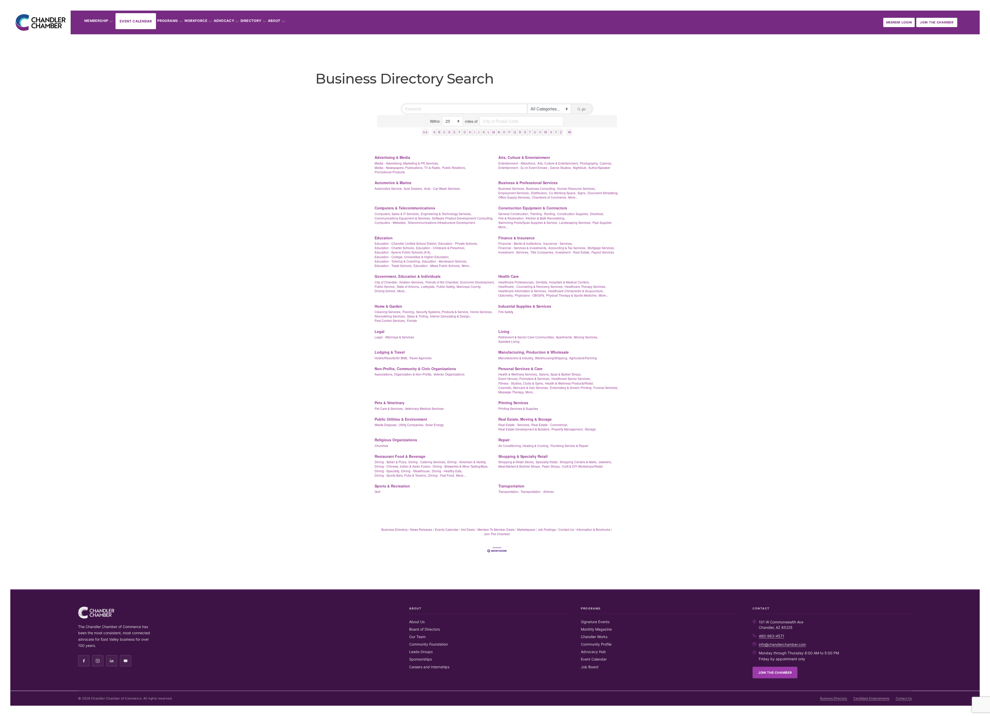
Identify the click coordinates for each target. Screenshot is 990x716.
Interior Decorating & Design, (450, 316)
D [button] (449, 132)
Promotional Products (390, 172)
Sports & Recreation (392, 486)
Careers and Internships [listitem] (429, 667)
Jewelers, (605, 462)
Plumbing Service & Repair (569, 445)
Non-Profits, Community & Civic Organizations (415, 368)
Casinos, (606, 163)
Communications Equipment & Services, (403, 218)
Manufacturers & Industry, (516, 358)
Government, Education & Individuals (408, 276)
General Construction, (513, 213)
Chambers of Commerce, (549, 197)
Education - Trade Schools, (393, 265)
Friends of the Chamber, (442, 282)
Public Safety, (445, 286)
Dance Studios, (561, 167)
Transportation (511, 486)
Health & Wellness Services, (518, 374)
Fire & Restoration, (511, 218)
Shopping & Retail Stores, (516, 462)
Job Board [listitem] (589, 667)
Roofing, (550, 213)
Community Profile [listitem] (596, 644)
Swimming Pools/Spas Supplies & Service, (528, 222)
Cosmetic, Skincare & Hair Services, (523, 387)
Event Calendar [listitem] (594, 659)
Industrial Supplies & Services (524, 306)
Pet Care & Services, (389, 408)
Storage (590, 429)
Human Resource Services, (576, 188)
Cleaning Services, (388, 312)
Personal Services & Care (520, 368)
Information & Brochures (593, 529)
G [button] (465, 132)
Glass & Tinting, (418, 316)
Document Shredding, (603, 193)
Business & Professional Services (528, 182)
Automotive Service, (388, 188)
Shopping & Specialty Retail (523, 456)
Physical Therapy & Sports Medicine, (571, 295)
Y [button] (556, 132)
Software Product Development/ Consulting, (462, 218)
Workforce (195, 21)
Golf (377, 491)
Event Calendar (136, 21)
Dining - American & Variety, (466, 462)
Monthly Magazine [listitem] (596, 629)
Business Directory (394, 529)
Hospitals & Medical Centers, (569, 282)
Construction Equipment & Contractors (532, 207)
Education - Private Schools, (458, 243)
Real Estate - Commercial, (549, 424)
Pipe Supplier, (602, 222)
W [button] (545, 132)
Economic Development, (477, 282)
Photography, (589, 163)
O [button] (504, 132)
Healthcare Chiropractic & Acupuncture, (576, 291)
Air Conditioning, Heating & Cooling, (523, 445)
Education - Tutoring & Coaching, (398, 261)
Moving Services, (586, 337)
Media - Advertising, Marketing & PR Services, (407, 163)
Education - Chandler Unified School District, (406, 243)
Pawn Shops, (551, 466)
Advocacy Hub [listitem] (593, 651)
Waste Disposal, (386, 424)
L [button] (488, 132)
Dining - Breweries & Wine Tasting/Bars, (460, 466)
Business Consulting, (541, 188)
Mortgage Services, (601, 248)
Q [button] (515, 132)
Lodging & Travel (390, 352)
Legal (379, 331)
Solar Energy (434, 424)
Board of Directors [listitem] (424, 629)
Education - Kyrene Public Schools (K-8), (403, 252)
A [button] (434, 132)
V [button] (540, 132)
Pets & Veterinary (390, 402)
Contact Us (566, 529)
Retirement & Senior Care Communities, (526, 337)
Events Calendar (446, 529)
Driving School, (385, 291)
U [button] (535, 132)
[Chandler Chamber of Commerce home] (40, 22)
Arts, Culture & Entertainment (524, 157)
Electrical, (597, 213)
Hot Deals (468, 529)
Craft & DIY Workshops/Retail (582, 466)
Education (384, 237)
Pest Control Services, (390, 320)
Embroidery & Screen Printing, (571, 387)
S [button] (525, 132)
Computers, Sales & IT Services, (397, 213)
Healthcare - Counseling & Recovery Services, (530, 286)
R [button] (520, 132)
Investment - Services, (513, 252)
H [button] (470, 132)
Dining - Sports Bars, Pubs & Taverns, (401, 475)
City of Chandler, (386, 282)
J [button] (479, 132)
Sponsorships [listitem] (420, 659)
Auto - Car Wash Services (442, 188)
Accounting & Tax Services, (567, 248)
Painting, (536, 213)
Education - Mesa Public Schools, (437, 265)
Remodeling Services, (390, 316)
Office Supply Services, (514, 197)
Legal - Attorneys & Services (394, 337)
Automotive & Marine (393, 182)
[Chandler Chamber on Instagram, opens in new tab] (97, 660)
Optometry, (505, 295)
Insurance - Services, (558, 243)
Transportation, (508, 491)
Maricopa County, (469, 286)
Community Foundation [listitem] (428, 644)
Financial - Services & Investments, (522, 248)
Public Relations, (454, 167)
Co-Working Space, (562, 193)
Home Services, (481, 312)
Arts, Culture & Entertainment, (558, 163)
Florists (412, 320)
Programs (167, 21)
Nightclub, (580, 167)
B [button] (439, 132)
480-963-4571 (771, 636)
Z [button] (561, 132)
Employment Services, (514, 193)
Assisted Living (508, 341)
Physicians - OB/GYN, (530, 295)
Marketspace (526, 529)
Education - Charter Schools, (395, 248)
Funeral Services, (605, 387)
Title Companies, (542, 252)
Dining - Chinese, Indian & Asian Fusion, (403, 466)
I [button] (474, 132)
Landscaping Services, (575, 222)
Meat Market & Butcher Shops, (519, 466)
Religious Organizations (396, 439)
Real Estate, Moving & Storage (525, 419)
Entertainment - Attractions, (517, 163)
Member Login (899, 22)
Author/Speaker (599, 167)
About (274, 21)
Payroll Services (602, 252)
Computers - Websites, (390, 222)
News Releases (421, 529)
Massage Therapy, (511, 392)
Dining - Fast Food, (441, 475)
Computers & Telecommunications (405, 207)
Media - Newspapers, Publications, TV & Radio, (408, 167)
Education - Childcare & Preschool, (440, 248)
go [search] (584, 108)
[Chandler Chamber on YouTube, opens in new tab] (125, 660)
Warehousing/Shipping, (551, 358)
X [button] (551, 132)
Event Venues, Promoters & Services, (524, 378)
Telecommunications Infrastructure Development (441, 222)
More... (573, 197)
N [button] (499, 132)
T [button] (530, 132)
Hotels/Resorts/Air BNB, (391, 358)
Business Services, (511, 188)
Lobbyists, (428, 286)
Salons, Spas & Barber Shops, (560, 374)
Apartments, (564, 337)
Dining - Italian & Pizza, (391, 462)
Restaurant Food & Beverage (400, 456)
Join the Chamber (937, 22)
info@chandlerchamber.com (782, 644)
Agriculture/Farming (583, 358)
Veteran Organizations (449, 374)
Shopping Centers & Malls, (578, 462)
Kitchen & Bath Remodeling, (545, 218)
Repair (504, 439)
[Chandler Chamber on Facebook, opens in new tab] (83, 660)
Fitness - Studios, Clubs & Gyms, (521, 383)
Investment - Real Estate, (572, 252)
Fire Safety (505, 312)
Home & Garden (388, 306)
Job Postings (547, 529)
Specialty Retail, (547, 462)
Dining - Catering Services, (427, 462)
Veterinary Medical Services (424, 408)
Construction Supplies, (573, 213)
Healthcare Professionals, (516, 282)
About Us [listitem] (417, 622)
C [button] (444, 132)
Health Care (508, 276)
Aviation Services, (411, 282)
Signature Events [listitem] (595, 622)
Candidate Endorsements (871, 698)
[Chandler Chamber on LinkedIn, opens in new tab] (111, 660)
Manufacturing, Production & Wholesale (533, 352)
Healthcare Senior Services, (571, 378)
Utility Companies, (411, 424)
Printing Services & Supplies (518, 408)
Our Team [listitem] (417, 636)
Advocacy (224, 21)
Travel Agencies (420, 358)
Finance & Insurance (516, 237)
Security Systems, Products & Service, (442, 312)
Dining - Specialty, (387, 471)
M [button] (493, 132)
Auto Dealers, (413, 188)
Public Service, (385, 286)
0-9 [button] (425, 132)
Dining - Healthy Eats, (447, 471)
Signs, (582, 193)
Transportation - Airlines (537, 491)
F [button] (459, 132)
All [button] (569, 132)
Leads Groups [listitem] (421, 651)
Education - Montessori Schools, (444, 261)
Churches (381, 445)
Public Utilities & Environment (401, 419)
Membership (96, 21)
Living (503, 331)
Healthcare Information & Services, (522, 291)
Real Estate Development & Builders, (524, 429)
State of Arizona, (408, 286)
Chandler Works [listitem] (594, 636)
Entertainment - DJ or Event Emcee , (523, 167)
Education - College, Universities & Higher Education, (412, 257)
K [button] (484, 132)
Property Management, (567, 429)
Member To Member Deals (496, 529)
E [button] (454, 132)
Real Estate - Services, (514, 424)
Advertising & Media (392, 157)
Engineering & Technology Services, (446, 213)
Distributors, (539, 193)
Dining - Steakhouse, (416, 471)
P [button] (509, 132)
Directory (251, 21)
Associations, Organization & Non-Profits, (403, 374)
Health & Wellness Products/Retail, (569, 383)
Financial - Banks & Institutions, (520, 243)
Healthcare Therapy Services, (585, 286)
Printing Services (513, 402)
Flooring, (408, 312)
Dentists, (542, 282)
